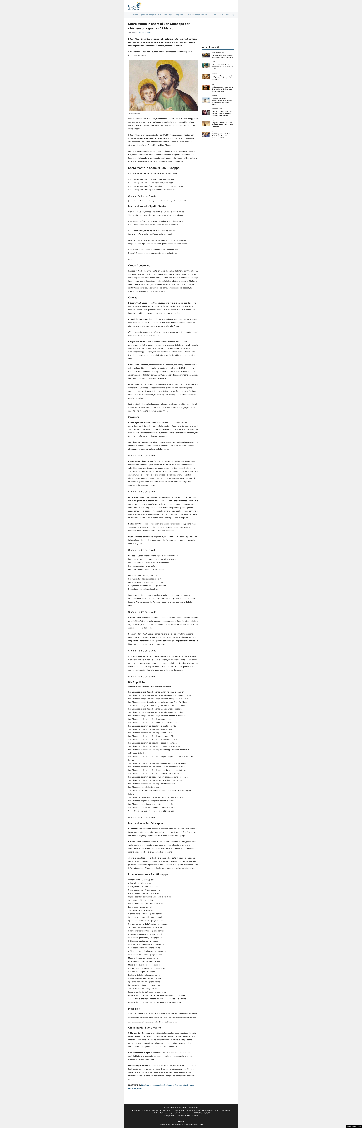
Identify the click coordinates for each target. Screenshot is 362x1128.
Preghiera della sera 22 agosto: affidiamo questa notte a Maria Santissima (222, 125)
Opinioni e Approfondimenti (151, 15)
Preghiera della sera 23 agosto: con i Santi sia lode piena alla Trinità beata (222, 78)
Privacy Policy (193, 1107)
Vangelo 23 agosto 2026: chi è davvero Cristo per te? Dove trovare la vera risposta (222, 113)
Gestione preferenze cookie (354, 1126)
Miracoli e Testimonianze (197, 15)
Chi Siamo (175, 1107)
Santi (214, 15)
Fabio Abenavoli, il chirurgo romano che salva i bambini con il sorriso (222, 67)
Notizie (135, 15)
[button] (233, 15)
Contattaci (195, 1116)
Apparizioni (168, 15)
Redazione (167, 1107)
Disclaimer (184, 1107)
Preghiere (179, 15)
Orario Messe (224, 15)
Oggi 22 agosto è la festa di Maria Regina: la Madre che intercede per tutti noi (221, 136)
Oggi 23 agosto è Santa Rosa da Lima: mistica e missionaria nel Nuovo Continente (223, 89)
